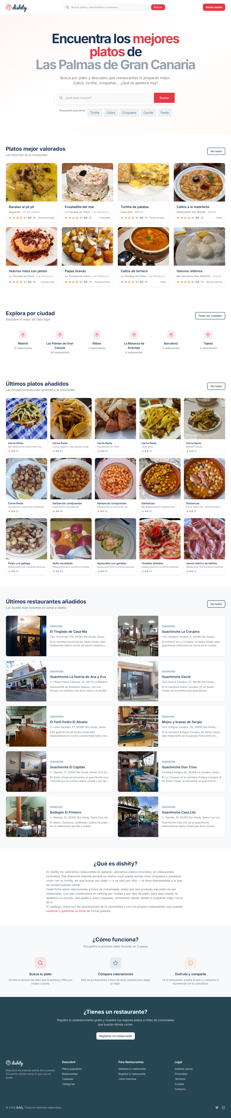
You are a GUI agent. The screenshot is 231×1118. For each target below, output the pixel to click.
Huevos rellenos (189, 271)
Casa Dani (127, 211)
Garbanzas (148, 503)
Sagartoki (14, 211)
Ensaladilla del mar (79, 207)
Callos (110, 112)
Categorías (68, 1083)
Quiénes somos (184, 1068)
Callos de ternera (134, 271)
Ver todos (216, 151)
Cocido (148, 112)
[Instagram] (223, 1107)
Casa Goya (147, 446)
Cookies (179, 1083)
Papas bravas (75, 271)
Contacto (180, 1089)
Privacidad (181, 1073)
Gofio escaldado (63, 563)
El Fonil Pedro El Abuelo (69, 722)
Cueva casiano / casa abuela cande (71, 446)
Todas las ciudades (210, 315)
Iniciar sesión (214, 7)
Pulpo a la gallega (19, 563)
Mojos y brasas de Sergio (182, 722)
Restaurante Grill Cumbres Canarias (26, 567)
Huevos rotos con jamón (28, 271)
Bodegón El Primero (65, 812)
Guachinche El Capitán (67, 767)
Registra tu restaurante (131, 1073)
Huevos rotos (47, 281)
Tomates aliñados (152, 563)
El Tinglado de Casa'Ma (68, 631)
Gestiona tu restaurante (132, 1068)
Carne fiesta (15, 443)
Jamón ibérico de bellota (201, 563)
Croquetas (129, 112)
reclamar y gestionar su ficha (66, 911)
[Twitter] (217, 1107)
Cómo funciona (127, 1078)
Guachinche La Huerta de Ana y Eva (78, 677)
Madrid (139, 211)
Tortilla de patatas (135, 207)
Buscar (158, 7)
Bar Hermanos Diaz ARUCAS (193, 276)
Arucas (217, 276)
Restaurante (56, 626)
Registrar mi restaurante (115, 1036)
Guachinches (168, 626)
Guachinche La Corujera (180, 631)
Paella (165, 112)
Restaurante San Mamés (191, 211)
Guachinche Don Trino (179, 767)
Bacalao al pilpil (46, 217)
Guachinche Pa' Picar (108, 446)
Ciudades (67, 1078)
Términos (180, 1078)
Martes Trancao (194, 446)
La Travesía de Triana (77, 211)
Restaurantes (70, 1073)
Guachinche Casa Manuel (66, 507)
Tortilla (94, 112)
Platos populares (72, 1068)
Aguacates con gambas (111, 563)
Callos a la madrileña (193, 207)
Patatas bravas (102, 281)
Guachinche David (176, 677)
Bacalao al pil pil (21, 207)
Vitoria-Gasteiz (31, 211)
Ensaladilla (104, 217)
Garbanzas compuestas (67, 503)
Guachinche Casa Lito (179, 812)
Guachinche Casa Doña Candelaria (26, 507)
